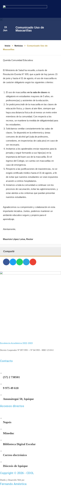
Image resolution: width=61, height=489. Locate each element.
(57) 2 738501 (11, 377)
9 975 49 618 (11, 388)
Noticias (19, 45)
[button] (55, 9)
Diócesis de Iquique (15, 466)
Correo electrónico (15, 455)
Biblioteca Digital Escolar (19, 444)
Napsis (7, 422)
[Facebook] (1, 357)
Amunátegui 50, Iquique (18, 399)
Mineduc (8, 433)
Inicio (7, 45)
